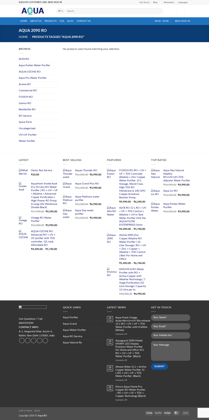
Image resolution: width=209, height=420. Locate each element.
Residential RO (27, 109)
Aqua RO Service (72, 336)
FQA (62, 21)
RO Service (25, 116)
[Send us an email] (33, 340)
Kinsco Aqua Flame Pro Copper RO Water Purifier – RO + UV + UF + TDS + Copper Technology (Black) (130, 391)
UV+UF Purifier (28, 134)
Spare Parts (25, 122)
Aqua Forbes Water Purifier (34, 65)
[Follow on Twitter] (27, 340)
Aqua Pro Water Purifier (33, 78)
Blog (155, 2)
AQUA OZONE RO (30, 71)
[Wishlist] (172, 11)
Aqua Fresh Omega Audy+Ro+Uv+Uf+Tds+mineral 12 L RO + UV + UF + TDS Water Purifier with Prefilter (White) (132, 323)
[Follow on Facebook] (21, 340)
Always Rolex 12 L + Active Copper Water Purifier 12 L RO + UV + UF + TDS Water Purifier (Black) (130, 371)
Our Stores (144, 2)
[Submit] (160, 11)
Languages (183, 2)
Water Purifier (27, 141)
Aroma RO (25, 84)
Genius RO (25, 103)
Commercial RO (28, 90)
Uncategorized (27, 128)
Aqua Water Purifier (74, 330)
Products (50, 21)
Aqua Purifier (70, 317)
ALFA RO (24, 59)
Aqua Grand (70, 323)
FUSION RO (26, 97)
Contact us (84, 21)
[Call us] (39, 340)
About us (35, 21)
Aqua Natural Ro (72, 342)
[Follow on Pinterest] (45, 340)
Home (23, 21)
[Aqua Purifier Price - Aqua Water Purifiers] (35, 11)
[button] (167, 2)
